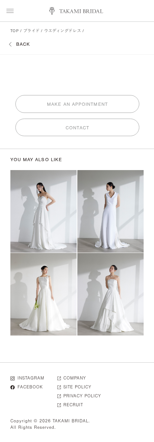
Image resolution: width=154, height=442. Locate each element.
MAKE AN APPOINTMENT (77, 104)
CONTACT (77, 127)
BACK (23, 44)
